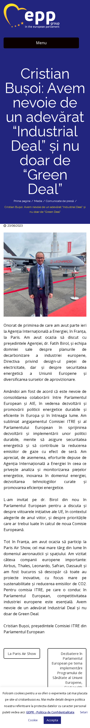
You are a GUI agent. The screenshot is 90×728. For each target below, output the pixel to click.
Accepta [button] (52, 720)
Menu (41, 42)
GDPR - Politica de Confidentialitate (50, 712)
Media (38, 201)
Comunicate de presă (60, 201)
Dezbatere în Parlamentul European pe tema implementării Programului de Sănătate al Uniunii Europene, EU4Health (67, 670)
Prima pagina (22, 201)
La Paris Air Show (22, 653)
